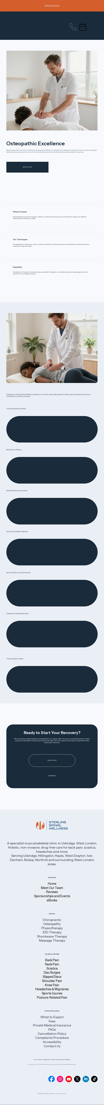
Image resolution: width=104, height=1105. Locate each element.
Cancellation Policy (52, 1034)
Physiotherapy (52, 928)
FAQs (52, 1029)
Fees (52, 1021)
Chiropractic (52, 920)
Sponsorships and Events (52, 896)
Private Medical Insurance (52, 1025)
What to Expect (52, 1017)
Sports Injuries (52, 993)
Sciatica (52, 968)
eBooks (52, 900)
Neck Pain (52, 964)
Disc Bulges (52, 972)
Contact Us (52, 1046)
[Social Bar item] (51, 1079)
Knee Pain (52, 985)
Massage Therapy (52, 940)
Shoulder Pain (52, 981)
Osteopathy (52, 924)
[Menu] (94, 27)
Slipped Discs (52, 976)
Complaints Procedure (52, 1038)
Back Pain (52, 960)
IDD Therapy (52, 932)
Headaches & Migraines (52, 989)
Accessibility (52, 1042)
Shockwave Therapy (52, 936)
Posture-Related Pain (52, 997)
